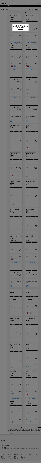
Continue (20, 29)
